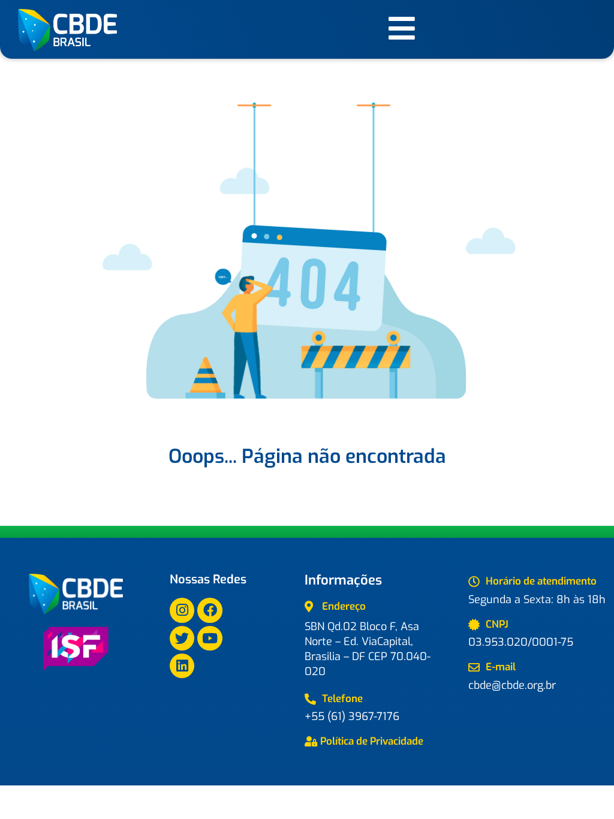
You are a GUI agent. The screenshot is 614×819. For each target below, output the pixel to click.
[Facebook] (209, 610)
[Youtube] (209, 638)
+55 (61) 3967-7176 (352, 716)
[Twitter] (182, 638)
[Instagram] (182, 610)
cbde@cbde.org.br (512, 685)
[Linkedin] (182, 666)
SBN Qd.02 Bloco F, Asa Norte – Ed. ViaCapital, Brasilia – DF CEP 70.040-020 (368, 649)
